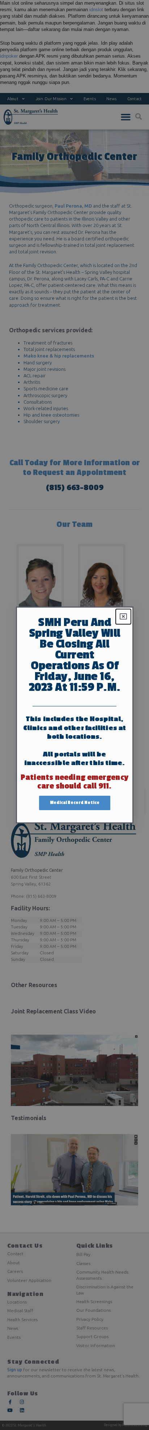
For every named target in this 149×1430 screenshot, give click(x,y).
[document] (74, 715)
